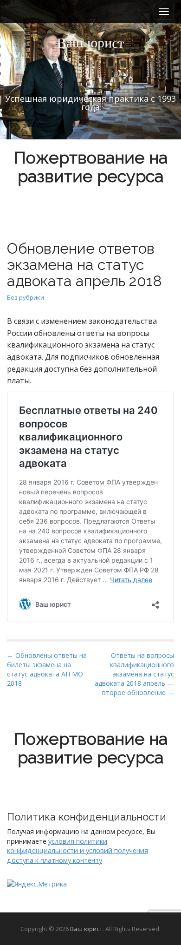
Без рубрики (25, 297)
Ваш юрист (86, 929)
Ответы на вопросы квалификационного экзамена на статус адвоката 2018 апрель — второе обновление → (134, 674)
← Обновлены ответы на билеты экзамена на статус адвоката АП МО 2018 (47, 669)
